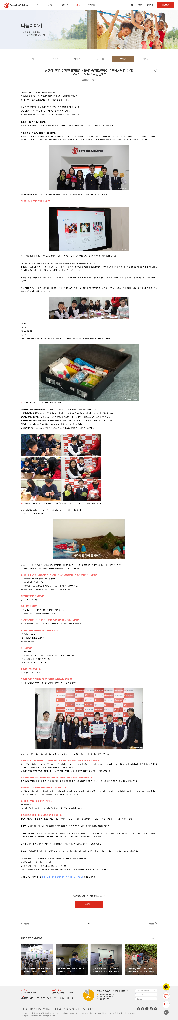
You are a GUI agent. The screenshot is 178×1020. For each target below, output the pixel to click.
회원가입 (150, 5)
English (139, 999)
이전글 (26, 924)
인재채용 (91, 1009)
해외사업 (77, 59)
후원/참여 (64, 5)
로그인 (139, 5)
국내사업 (55, 59)
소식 (78, 5)
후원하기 (165, 5)
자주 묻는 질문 (56, 1009)
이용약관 (24, 1009)
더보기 (153, 938)
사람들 (145, 59)
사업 (50, 5)
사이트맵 (82, 1009)
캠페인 (123, 59)
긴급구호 (100, 59)
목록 (89, 924)
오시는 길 (46, 1009)
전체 (32, 59)
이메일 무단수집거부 (70, 1009)
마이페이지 (92, 5)
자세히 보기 (89, 904)
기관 (38, 5)
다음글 (151, 924)
